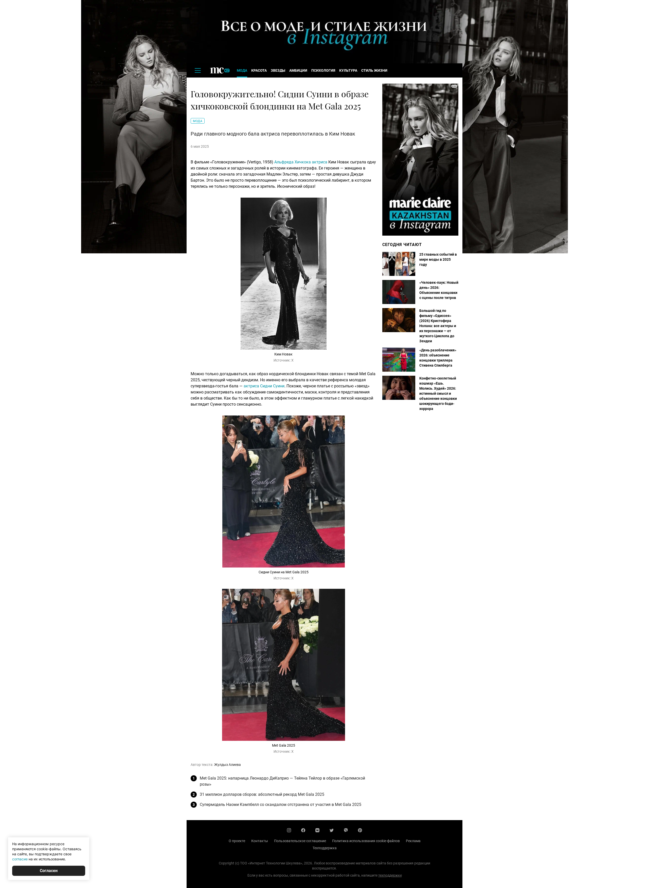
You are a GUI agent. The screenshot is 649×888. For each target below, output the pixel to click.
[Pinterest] (360, 830)
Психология (323, 70)
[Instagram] (289, 830)
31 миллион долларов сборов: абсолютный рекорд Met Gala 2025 (262, 794)
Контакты (259, 841)
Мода (242, 70)
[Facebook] (303, 830)
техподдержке (390, 875)
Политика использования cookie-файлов (366, 841)
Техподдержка (325, 848)
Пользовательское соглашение (300, 841)
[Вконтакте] (317, 830)
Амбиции (298, 70)
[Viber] (346, 830)
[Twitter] (332, 830)
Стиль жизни (374, 70)
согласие (20, 859)
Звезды (278, 70)
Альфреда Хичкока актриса (300, 162)
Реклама (413, 841)
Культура (348, 70)
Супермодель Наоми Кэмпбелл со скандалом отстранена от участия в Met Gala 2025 (280, 804)
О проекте (237, 841)
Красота (259, 70)
